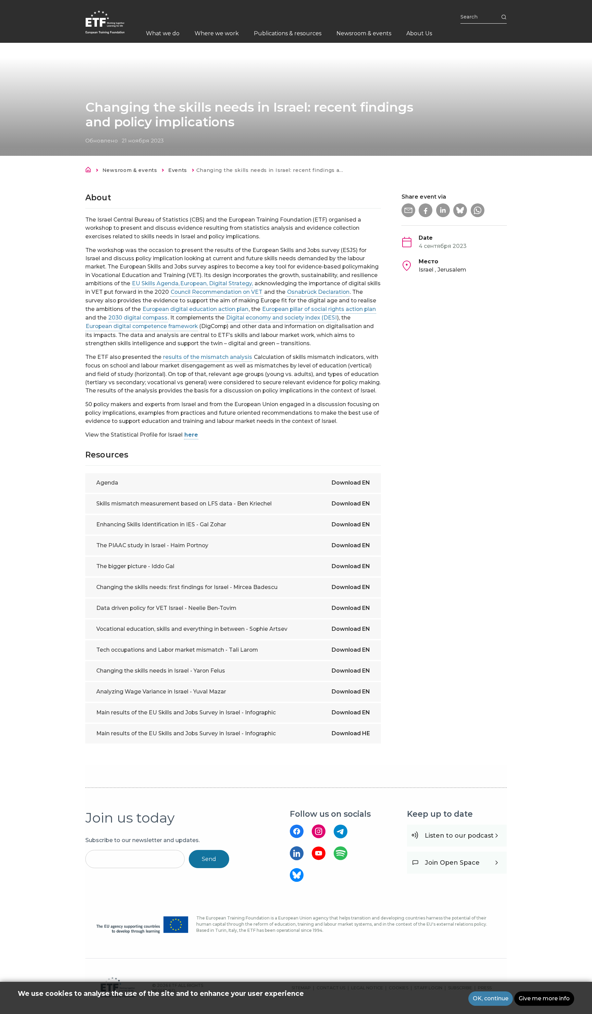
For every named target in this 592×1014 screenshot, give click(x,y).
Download (351, 482)
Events (177, 170)
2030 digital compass (138, 317)
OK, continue (490, 998)
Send (209, 859)
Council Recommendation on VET (216, 292)
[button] (408, 210)
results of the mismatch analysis (207, 357)
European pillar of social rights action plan (319, 309)
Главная (90, 171)
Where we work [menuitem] (217, 33)
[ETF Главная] (111, 26)
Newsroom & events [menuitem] (363, 33)
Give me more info (544, 998)
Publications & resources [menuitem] (287, 33)
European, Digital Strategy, (216, 283)
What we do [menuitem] (163, 33)
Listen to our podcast (459, 835)
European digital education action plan (195, 309)
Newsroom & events (129, 170)
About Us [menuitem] (419, 33)
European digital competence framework (142, 326)
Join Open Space (452, 862)
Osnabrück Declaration (318, 292)
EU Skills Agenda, (156, 283)
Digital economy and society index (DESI (281, 317)
